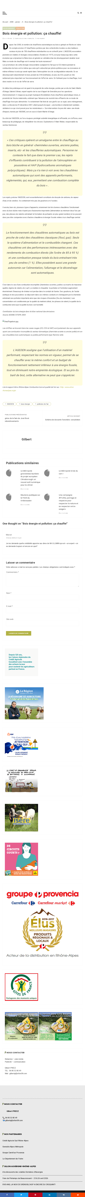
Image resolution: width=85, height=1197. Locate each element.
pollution (20, 28)
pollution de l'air (43, 404)
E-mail (9, 606)
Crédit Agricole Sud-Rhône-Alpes (16, 1140)
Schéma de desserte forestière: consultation (62, 419)
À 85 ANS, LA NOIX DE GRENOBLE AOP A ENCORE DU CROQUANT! (29, 1184)
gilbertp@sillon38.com (14, 1120)
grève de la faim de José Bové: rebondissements (17, 420)
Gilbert (42, 38)
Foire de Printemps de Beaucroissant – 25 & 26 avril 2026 (25, 1178)
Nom (9, 593)
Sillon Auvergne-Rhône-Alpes (20, 1166)
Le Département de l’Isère (13, 1158)
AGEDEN (10, 404)
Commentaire (12, 572)
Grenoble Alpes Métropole (13, 1146)
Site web (9, 619)
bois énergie (25, 404)
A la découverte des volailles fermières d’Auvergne (23, 1172)
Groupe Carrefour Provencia (13, 1152)
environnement (9, 28)
